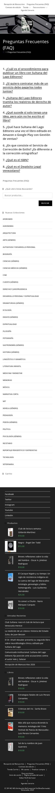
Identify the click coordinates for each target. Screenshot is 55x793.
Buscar (45, 203)
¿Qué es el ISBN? (17, 160)
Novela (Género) (10, 408)
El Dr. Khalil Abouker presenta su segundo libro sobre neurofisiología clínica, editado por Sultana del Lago (27, 643)
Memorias (7, 380)
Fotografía (8, 338)
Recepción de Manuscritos (14, 4)
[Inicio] (4, 52)
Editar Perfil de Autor (27, 778)
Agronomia (8, 226)
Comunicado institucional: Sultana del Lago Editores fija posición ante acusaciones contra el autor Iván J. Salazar (26, 656)
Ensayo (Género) (10, 317)
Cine (5, 275)
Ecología (7, 310)
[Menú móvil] (47, 24)
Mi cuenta (25, 769)
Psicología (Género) (12, 436)
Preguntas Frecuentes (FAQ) (38, 4)
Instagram (10, 504)
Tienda (25, 7)
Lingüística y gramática (14, 359)
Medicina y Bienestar (12, 373)
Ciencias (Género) (11, 261)
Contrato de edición (13, 7)
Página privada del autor (33, 775)
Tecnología (8, 457)
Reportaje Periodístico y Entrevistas (20, 450)
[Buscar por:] (50, 24)
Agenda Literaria (27, 10)
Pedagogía (8, 415)
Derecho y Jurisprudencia (15, 289)
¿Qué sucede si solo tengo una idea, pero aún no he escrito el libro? (25, 116)
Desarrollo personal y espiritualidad (21, 296)
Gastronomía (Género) (13, 345)
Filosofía (7, 331)
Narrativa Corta (10, 394)
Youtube (9, 510)
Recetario (7, 443)
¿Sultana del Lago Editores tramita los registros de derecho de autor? (27, 102)
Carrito (15, 769)
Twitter (8, 499)
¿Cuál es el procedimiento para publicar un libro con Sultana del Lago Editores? (25, 73)
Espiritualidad (10, 324)
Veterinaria (8, 464)
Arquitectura (9, 233)
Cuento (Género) (10, 282)
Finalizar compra (38, 769)
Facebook (9, 494)
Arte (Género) (9, 240)
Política (6, 429)
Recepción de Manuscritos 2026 (20, 664)
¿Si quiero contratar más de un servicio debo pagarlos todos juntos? (25, 87)
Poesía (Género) (10, 422)
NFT (4, 401)
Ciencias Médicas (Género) (15, 268)
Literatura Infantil (12, 366)
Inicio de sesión (15, 775)
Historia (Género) (11, 352)
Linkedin (9, 515)
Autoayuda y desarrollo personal (19, 247)
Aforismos (8, 219)
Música (6, 387)
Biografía (7, 254)
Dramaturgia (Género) (13, 303)
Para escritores (39, 7)
